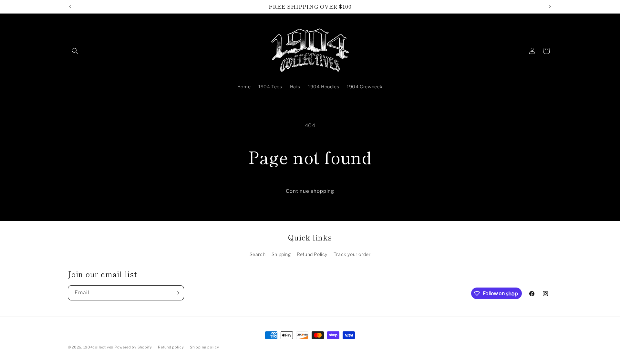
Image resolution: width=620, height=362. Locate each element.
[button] (75, 51)
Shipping (281, 254)
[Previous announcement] (70, 6)
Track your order (352, 254)
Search (258, 254)
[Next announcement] (550, 6)
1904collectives (98, 347)
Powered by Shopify (133, 347)
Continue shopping (310, 191)
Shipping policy (204, 347)
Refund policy (171, 347)
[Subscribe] (177, 292)
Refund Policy (312, 254)
